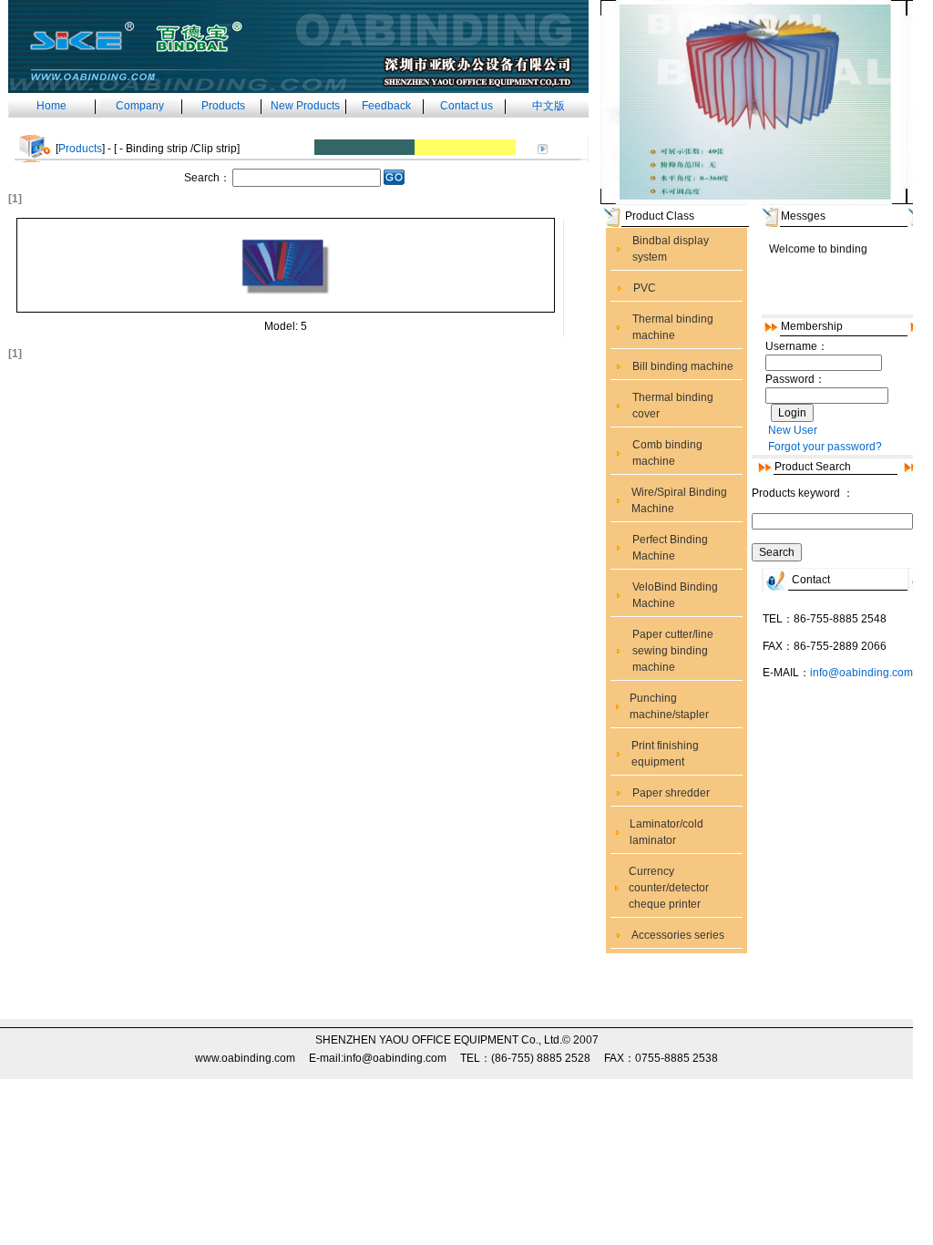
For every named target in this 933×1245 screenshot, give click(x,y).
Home (51, 105)
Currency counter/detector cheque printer (669, 888)
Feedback (386, 105)
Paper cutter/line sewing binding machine (672, 651)
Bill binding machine (682, 366)
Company (140, 105)
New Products (305, 105)
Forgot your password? (825, 446)
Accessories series (677, 935)
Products (223, 105)
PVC (644, 288)
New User (792, 430)
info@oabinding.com (861, 672)
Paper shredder (671, 793)
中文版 (548, 105)
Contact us (466, 105)
